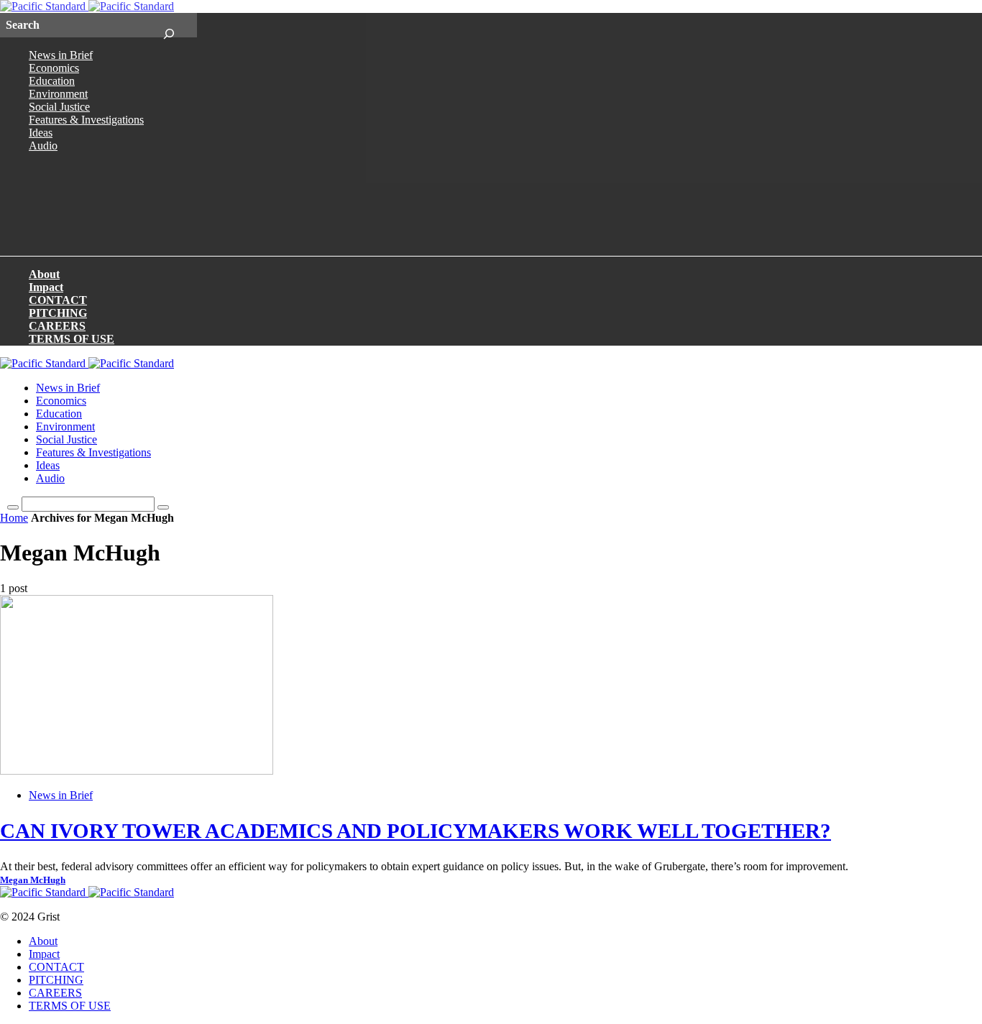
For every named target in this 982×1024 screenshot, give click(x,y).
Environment (58, 94)
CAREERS (57, 326)
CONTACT (58, 300)
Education (52, 81)
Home (14, 518)
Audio (43, 145)
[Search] (168, 25)
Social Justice (59, 107)
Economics (54, 68)
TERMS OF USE (71, 339)
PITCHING (58, 313)
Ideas (40, 132)
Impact (46, 287)
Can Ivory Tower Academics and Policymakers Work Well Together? (415, 830)
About (44, 274)
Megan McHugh (32, 880)
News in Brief (61, 55)
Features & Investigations (86, 120)
